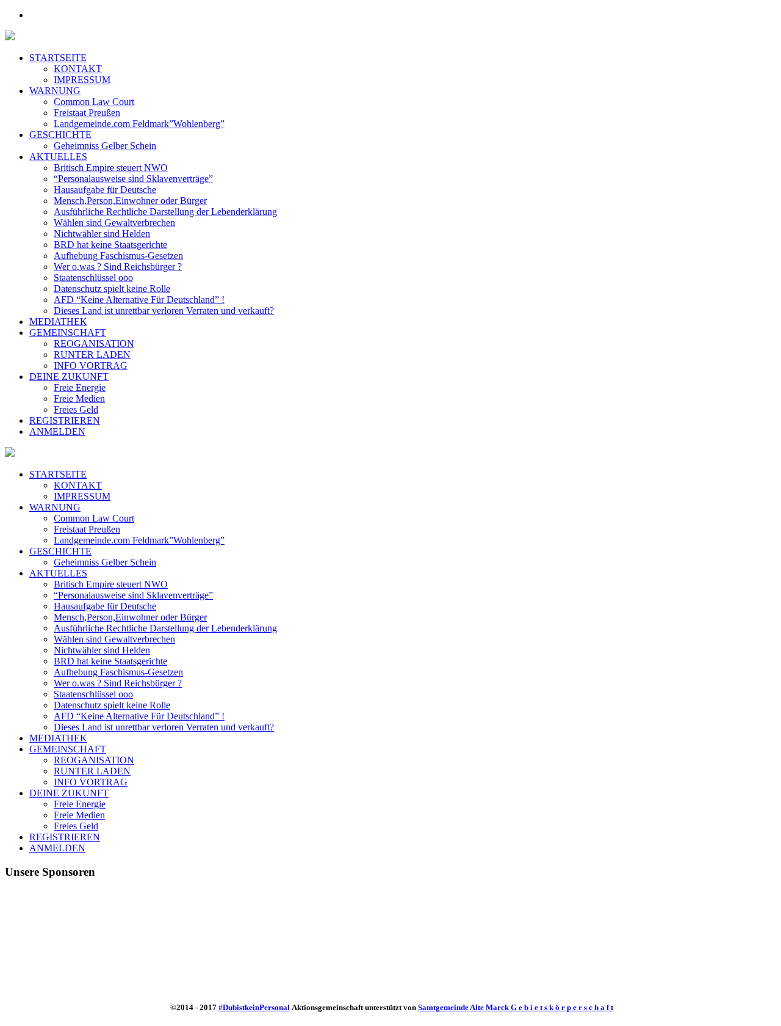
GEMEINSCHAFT (67, 749)
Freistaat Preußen (87, 529)
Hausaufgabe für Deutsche (105, 606)
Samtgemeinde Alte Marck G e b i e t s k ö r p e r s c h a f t (515, 1007)
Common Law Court (94, 518)
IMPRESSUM (82, 496)
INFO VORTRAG (91, 782)
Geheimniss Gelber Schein (105, 562)
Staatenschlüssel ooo (93, 694)
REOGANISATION (94, 760)
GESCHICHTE (60, 551)
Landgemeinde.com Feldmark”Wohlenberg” (139, 540)
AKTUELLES (58, 573)
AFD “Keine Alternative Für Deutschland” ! (139, 716)
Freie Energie (80, 804)
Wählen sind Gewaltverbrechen (114, 639)
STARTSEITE (58, 474)
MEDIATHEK (58, 738)
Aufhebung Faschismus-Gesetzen (118, 672)
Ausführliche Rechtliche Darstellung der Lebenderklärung (165, 628)
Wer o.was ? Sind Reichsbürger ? (118, 683)
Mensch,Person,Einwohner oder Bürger (130, 617)
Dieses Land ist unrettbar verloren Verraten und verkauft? (164, 727)
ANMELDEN (57, 848)
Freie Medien (79, 815)
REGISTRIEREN (64, 837)
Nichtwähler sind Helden (102, 650)
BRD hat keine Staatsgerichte (110, 661)
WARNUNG (55, 507)
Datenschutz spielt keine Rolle (112, 705)
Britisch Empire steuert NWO (111, 584)
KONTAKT (78, 485)
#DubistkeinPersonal (254, 1007)
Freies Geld (76, 826)
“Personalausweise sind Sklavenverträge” (133, 595)
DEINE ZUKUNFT (69, 793)
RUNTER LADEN (92, 771)
